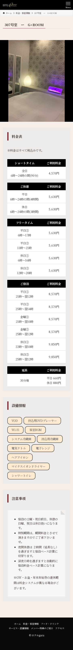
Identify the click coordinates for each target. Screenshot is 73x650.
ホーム (17, 623)
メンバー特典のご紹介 (42, 628)
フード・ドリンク (50, 623)
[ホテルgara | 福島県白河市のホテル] (9, 5)
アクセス (59, 628)
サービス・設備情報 (19, 628)
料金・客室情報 (31, 623)
